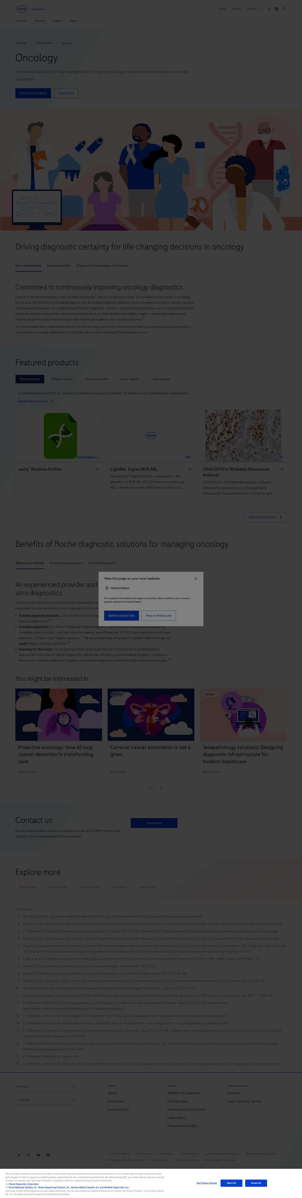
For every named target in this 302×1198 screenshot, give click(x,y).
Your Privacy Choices (207, 1183)
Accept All (256, 1183)
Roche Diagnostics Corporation (24, 1184)
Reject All (231, 1183)
